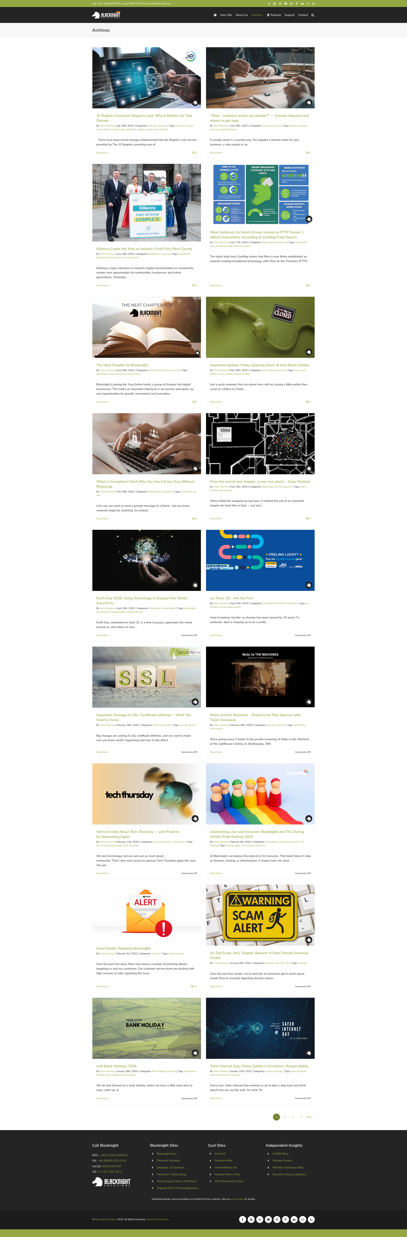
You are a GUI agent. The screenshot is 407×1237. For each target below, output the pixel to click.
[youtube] (286, 3)
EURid (280, 603)
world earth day (134, 611)
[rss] (274, 3)
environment (103, 611)
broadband (184, 254)
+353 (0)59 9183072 (108, 3)
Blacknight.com (166, 1154)
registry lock (152, 129)
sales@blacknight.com (159, 3)
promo (237, 607)
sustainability (118, 611)
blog (212, 246)
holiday (229, 373)
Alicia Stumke (107, 125)
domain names (111, 129)
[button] (313, 15)
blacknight (300, 242)
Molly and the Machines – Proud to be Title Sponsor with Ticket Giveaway (260, 677)
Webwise (236, 1074)
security (164, 129)
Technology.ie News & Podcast (177, 1181)
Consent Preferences (157, 1219)
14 (195, 986)
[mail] (308, 3)
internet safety (298, 1071)
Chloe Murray (107, 254)
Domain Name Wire (227, 1174)
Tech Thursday (131, 845)
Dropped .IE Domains (170, 1167)
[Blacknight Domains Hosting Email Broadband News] (106, 13)
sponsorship (225, 490)
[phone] (313, 3)
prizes (230, 607)
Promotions (291, 603)
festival (229, 845)
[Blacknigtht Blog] (215, 15)
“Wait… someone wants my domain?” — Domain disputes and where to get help (260, 78)
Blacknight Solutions (106, 1219)
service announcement (128, 373)
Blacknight (268, 242)
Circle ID (220, 1154)
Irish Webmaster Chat (229, 1181)
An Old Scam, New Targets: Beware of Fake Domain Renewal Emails (260, 915)
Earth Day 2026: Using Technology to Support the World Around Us (147, 560)
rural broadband (130, 257)
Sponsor (287, 486)
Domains (152, 125)
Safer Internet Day (219, 1074)
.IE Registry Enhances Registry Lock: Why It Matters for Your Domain (147, 78)
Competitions (269, 603)
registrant (131, 129)
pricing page (237, 1199)
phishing (173, 953)
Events (278, 486)
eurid (222, 607)
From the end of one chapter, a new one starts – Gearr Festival (260, 444)
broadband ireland (106, 257)
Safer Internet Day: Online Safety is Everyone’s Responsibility (260, 1028)
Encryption (166, 491)
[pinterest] (297, 3)
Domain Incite (223, 1160)
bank (297, 370)
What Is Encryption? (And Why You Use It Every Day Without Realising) (147, 444)
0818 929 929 (137, 3)
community (299, 725)
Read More (102, 152)
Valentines (260, 845)
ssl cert (192, 725)
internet (238, 246)
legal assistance (228, 129)
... (156, 144)
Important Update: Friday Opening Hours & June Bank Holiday (260, 327)
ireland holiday (242, 373)
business (179, 125)
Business (165, 370)
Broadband (154, 254)
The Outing (247, 845)
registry (141, 129)
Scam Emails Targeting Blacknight (147, 913)
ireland (246, 246)
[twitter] (280, 3)
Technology (178, 841)
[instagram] (291, 3)
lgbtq (237, 845)
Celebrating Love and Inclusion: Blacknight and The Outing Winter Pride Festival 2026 (260, 794)
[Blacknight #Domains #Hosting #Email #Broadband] (111, 1179)
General (277, 125)
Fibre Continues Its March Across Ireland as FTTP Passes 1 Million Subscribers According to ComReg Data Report (260, 194)
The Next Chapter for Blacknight (147, 327)
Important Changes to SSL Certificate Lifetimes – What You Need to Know (147, 677)
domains (214, 129)
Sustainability (168, 608)
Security (162, 125)
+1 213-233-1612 (109, 1172)
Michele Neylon (282, 1160)
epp (122, 129)
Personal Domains (168, 1160)
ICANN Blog (280, 1154)
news (112, 373)
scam (181, 953)
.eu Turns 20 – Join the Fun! (260, 560)
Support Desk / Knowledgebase (177, 1188)
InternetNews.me (226, 1167)
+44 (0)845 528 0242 (111, 1161)
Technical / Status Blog (171, 1174)
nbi (119, 257)
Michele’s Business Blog (288, 1167)
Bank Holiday (269, 370)
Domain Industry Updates (289, 1174)
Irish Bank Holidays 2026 (147, 1028)
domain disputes (298, 125)
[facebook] (269, 3)
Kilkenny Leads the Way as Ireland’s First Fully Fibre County (147, 203)
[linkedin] (302, 3)
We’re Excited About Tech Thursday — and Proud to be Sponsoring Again (147, 794)
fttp (231, 246)
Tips (287, 963)
